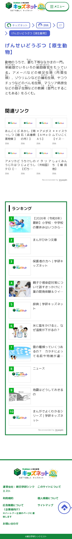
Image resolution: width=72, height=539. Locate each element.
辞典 (46, 25)
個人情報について (48, 498)
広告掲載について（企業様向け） (18, 510)
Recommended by (50, 179)
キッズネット (20, 25)
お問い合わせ (10, 523)
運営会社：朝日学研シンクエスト (18, 489)
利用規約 (8, 498)
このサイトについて (49, 487)
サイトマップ (45, 505)
